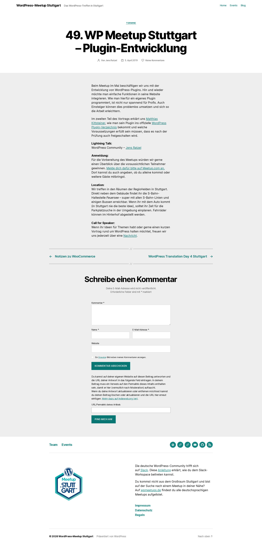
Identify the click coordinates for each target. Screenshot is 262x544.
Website (95, 343)
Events (233, 5)
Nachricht (130, 235)
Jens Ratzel (111, 60)
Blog (243, 5)
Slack (144, 470)
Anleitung (164, 470)
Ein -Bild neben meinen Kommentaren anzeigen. (120, 357)
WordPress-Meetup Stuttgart (38, 5)
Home (223, 5)
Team (53, 445)
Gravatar (102, 357)
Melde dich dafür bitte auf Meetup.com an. (135, 168)
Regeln (140, 515)
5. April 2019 (131, 60)
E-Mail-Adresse (140, 330)
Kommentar (97, 303)
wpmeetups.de (151, 490)
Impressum (143, 505)
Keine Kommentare (154, 60)
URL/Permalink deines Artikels (105, 404)
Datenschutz (143, 510)
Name (95, 330)
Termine (131, 23)
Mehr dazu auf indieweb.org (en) (120, 398)
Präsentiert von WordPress (111, 536)
